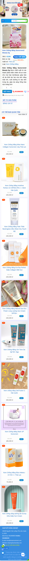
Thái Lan (12, 61)
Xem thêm (21, 114)
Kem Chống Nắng (12, 64)
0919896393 (19, 91)
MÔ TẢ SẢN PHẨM (9, 100)
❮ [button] (3, 5)
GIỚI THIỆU (5, 548)
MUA (21, 152)
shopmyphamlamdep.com (14, 543)
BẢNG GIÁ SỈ (7, 103)
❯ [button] (24, 5)
